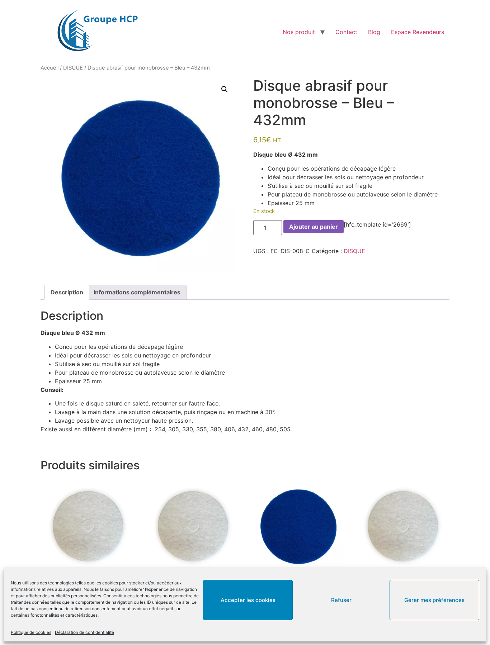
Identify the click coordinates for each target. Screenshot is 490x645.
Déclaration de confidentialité (84, 632)
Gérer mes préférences (434, 600)
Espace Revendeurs (417, 31)
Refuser (341, 600)
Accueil (49, 68)
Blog (374, 31)
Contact (346, 31)
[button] (224, 89)
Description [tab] (67, 292)
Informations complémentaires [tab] (137, 292)
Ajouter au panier (313, 226)
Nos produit (299, 31)
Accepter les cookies (248, 600)
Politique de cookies (31, 632)
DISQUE (73, 68)
